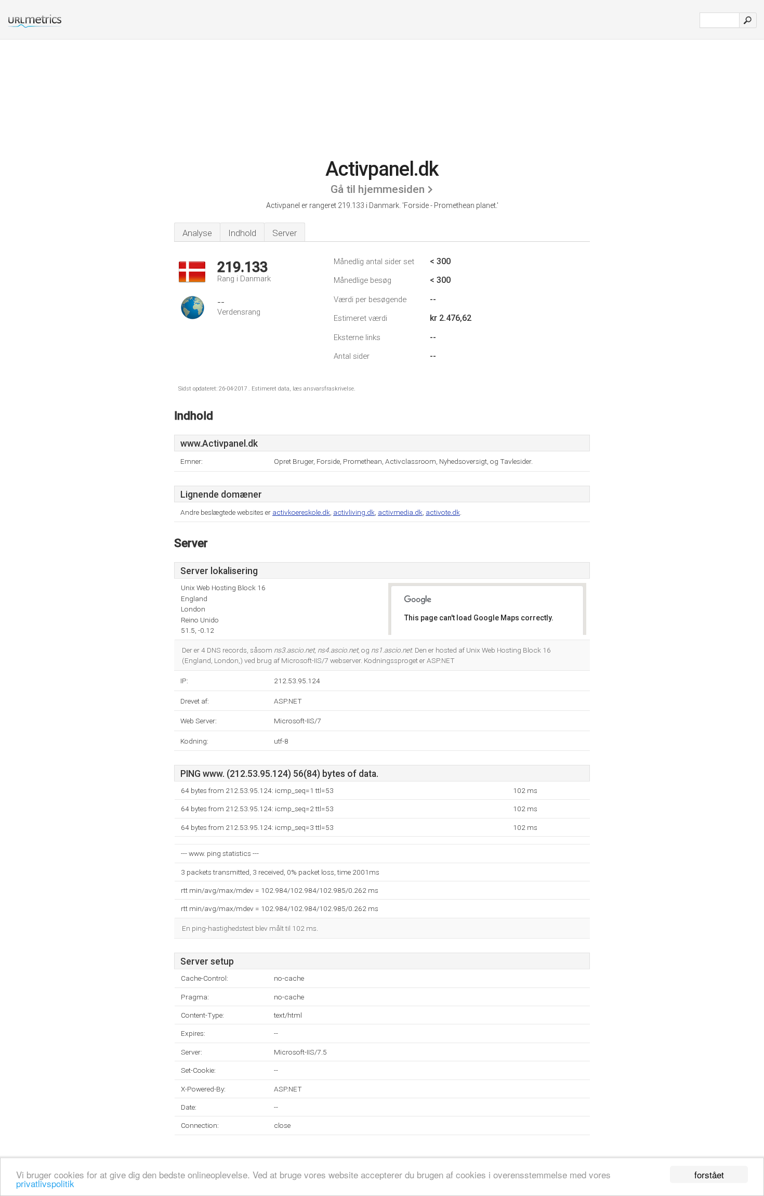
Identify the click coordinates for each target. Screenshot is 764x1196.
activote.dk (443, 512)
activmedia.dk (400, 512)
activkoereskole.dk (301, 512)
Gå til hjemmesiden (378, 189)
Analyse (197, 233)
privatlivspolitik (45, 1183)
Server (284, 233)
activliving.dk (354, 512)
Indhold (242, 233)
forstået (709, 1174)
